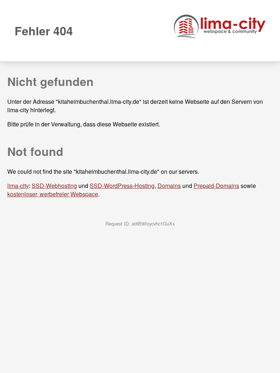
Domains (169, 185)
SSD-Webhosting (54, 185)
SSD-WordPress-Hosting (122, 185)
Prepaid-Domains (216, 185)
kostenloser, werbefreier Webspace (52, 194)
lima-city (18, 185)
